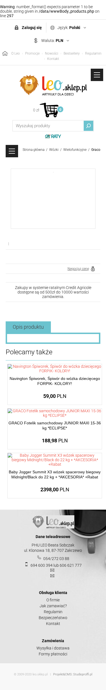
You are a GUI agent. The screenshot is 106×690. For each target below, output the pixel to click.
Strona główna (33, 150)
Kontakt (53, 59)
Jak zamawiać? (53, 606)
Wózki (54, 150)
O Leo (15, 53)
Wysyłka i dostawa (53, 648)
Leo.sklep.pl (53, 85)
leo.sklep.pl (40, 674)
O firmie (53, 600)
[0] (49, 109)
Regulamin (93, 53)
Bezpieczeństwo (53, 617)
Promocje (32, 53)
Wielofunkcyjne (74, 150)
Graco (95, 150)
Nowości (51, 53)
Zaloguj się (32, 27)
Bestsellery (72, 53)
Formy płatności (53, 654)
